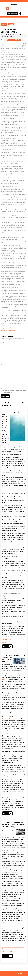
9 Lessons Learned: (10, 412)
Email (2, 373)
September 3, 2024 (7, 34)
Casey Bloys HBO (6, 718)
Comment (3, 342)
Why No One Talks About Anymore (9, 330)
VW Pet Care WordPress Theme (10, 973)
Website (3, 381)
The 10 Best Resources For (13, 655)
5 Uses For (4, 642)
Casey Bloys (5, 679)
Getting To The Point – (7, 639)
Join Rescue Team (12, 13)
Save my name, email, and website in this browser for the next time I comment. (13, 391)
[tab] (7, 8)
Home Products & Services (13, 39)
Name (2, 364)
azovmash (14, 4)
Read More (7, 647)
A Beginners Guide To (6, 328)
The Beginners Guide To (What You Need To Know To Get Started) (13, 824)
